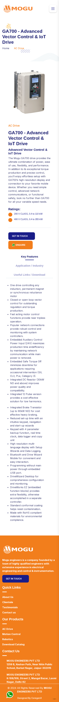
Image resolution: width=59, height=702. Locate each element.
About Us (7, 597)
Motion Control (11, 634)
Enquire (20, 245)
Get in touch (20, 236)
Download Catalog (13, 644)
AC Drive (7, 628)
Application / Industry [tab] (29, 265)
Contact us (9, 612)
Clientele (7, 602)
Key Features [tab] (29, 256)
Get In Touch (14, 578)
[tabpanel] (29, 403)
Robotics (7, 639)
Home (5, 48)
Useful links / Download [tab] (29, 274)
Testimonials (10, 607)
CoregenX (36, 698)
